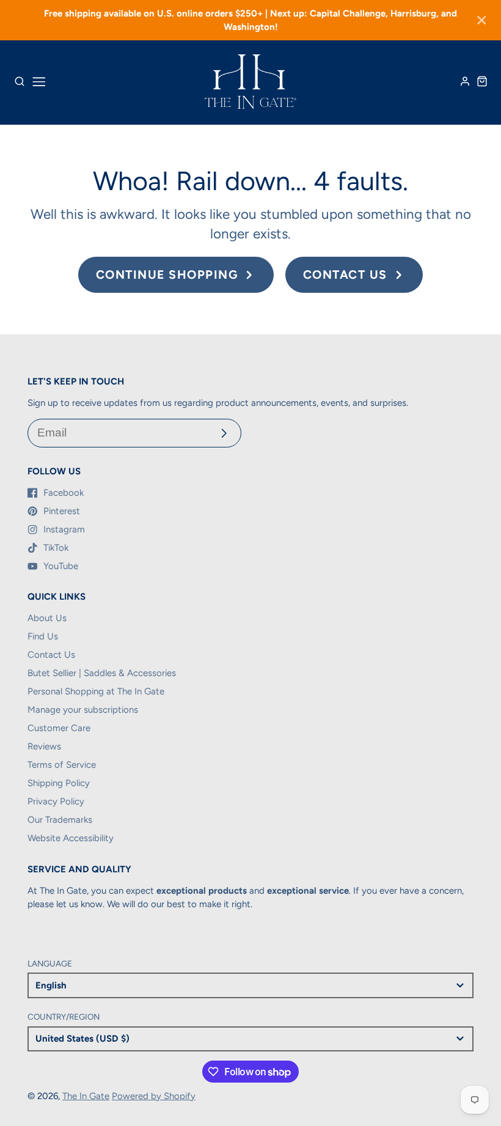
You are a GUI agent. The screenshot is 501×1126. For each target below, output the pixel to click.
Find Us (42, 636)
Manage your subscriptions (82, 709)
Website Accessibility (70, 838)
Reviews (44, 746)
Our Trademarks (59, 819)
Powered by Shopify (154, 1096)
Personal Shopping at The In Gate (95, 691)
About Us (47, 618)
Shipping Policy (58, 783)
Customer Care (58, 728)
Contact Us (51, 654)
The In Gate (85, 1096)
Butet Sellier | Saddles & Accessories (101, 673)
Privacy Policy (55, 801)
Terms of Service (61, 764)
